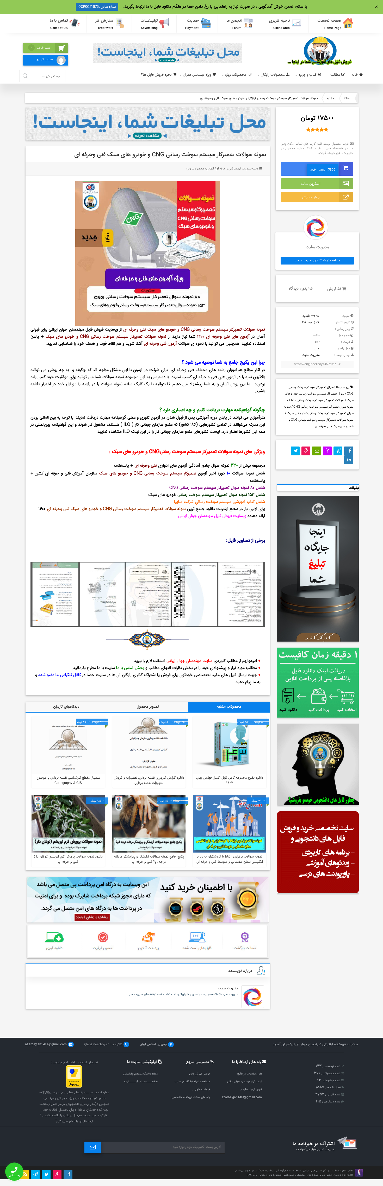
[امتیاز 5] (326, 129)
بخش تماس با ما (130, 668)
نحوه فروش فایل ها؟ (156, 75)
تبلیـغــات (149, 24)
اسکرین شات (310, 183)
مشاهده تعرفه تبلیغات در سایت (192, 1081)
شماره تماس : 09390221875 (97, 6)
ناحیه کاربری (279, 24)
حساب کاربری (44, 59)
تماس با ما (59, 24)
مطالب (335, 75)
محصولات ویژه (235, 75)
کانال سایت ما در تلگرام (249, 1074)
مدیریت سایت (228, 988)
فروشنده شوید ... (200, 1089)
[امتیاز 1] (308, 129)
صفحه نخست (329, 24)
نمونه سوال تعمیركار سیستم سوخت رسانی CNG (323, 406)
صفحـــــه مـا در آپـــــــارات (141, 1081)
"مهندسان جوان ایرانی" (305, 1044)
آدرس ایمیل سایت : (251, 1089)
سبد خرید (40, 48)
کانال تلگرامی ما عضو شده (59, 675)
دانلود (330, 98)
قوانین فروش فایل (199, 1074)
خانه (354, 75)
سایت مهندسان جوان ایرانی (189, 661)
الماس (210, 168)
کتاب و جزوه (308, 75)
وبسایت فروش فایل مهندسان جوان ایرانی (83, 329)
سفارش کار (104, 24)
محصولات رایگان (273, 75)
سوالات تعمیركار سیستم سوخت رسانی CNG (316, 400)
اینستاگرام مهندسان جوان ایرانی (244, 1081)
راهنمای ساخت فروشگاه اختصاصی (190, 1097)
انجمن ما (234, 24)
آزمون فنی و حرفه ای (228, 168)
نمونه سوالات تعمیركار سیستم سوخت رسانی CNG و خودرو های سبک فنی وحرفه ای (170, 155)
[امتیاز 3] (317, 129)
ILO (126, 424)
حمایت (192, 24)
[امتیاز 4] (321, 129)
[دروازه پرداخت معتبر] (74, 1086)
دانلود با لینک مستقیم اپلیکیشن (140, 1074)
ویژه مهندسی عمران (197, 75)
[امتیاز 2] (313, 129)
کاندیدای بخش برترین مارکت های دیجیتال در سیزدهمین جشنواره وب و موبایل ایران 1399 (293, 1175)
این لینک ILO (134, 431)
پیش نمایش (310, 197)
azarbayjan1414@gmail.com (241, 1097)
